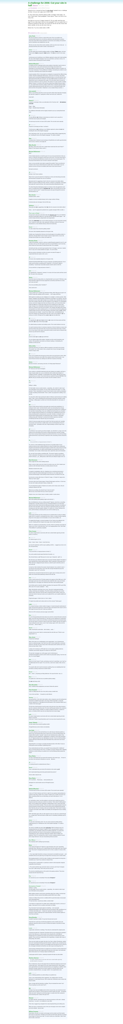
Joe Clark (31, 730)
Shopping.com (53, 214)
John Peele (32, 36)
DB (30, 988)
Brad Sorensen (33, 460)
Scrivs (30, 277)
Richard (31, 997)
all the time (48, 827)
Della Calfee (32, 345)
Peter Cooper (32, 531)
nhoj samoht (32, 91)
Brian (30, 845)
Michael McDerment (34, 151)
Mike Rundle (32, 145)
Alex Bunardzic (33, 684)
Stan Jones (32, 637)
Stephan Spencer (34, 957)
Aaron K (31, 100)
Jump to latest (43, 33)
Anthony (31, 205)
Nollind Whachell (34, 63)
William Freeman (33, 1011)
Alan (30, 138)
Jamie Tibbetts (33, 722)
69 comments (33, 8)
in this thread (50, 10)
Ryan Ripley (32, 756)
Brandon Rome (33, 240)
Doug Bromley (33, 917)
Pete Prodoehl (33, 689)
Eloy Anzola (32, 194)
